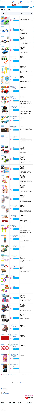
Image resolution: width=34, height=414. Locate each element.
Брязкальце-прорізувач (13, 76)
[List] (3, 13)
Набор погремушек (12, 225)
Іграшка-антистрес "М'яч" (13, 314)
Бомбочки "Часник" (12, 175)
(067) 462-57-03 (14, 2)
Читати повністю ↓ (23, 104)
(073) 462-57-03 (14, 4)
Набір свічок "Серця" (13, 215)
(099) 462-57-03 (14, 5)
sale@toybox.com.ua (6, 393)
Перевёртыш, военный (13, 245)
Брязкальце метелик (13, 66)
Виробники (19, 404)
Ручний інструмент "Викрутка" (14, 265)
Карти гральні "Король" (13, 205)
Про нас (2, 404)
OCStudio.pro (21, 382)
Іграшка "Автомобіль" (13, 17)
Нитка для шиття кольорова (14, 235)
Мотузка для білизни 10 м (13, 126)
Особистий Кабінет (28, 404)
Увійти (31, 1)
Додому (2, 11)
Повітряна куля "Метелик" (13, 255)
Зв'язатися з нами (29, 395)
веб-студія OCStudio (21, 412)
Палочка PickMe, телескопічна (14, 136)
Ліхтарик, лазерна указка (13, 106)
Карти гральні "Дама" (13, 195)
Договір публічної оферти (4, 383)
